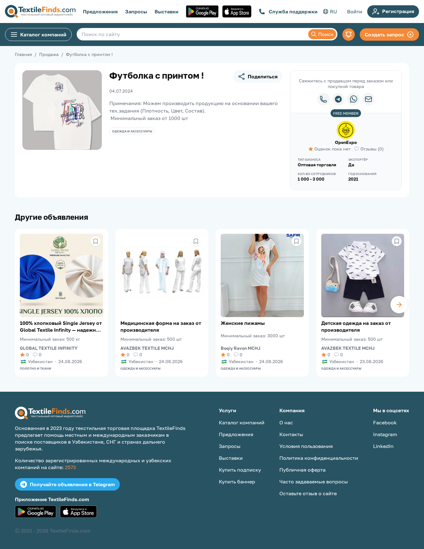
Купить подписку (240, 470)
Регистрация (398, 11)
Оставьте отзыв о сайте (308, 493)
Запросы (136, 11)
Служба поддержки (293, 11)
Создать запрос (384, 34)
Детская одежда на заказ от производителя (356, 326)
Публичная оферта (302, 470)
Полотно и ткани (35, 368)
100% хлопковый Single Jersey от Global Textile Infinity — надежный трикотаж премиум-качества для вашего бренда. (61, 326)
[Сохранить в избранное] (96, 241)
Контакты (291, 434)
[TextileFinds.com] (40, 11)
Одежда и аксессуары (132, 131)
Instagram (385, 434)
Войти (354, 11)
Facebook (385, 422)
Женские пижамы (243, 323)
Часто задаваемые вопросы (313, 481)
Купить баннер (237, 481)
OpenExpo (346, 142)
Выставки (166, 11)
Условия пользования (306, 446)
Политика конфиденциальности (318, 458)
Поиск (326, 34)
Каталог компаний (43, 34)
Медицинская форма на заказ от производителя (160, 326)
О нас (286, 422)
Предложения (100, 11)
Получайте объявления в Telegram (72, 484)
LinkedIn (383, 446)
